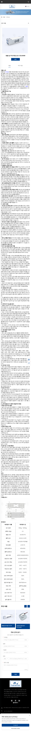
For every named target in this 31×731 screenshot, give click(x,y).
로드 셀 (7, 17)
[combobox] (6, 658)
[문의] (29, 363)
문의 (15, 59)
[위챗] (29, 359)
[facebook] (15, 700)
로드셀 (7, 72)
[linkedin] (19, 700)
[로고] (12, 6)
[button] (25, 606)
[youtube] (12, 700)
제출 (15, 674)
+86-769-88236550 (8, 711)
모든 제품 (3, 23)
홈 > (2, 17)
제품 (4, 17)
